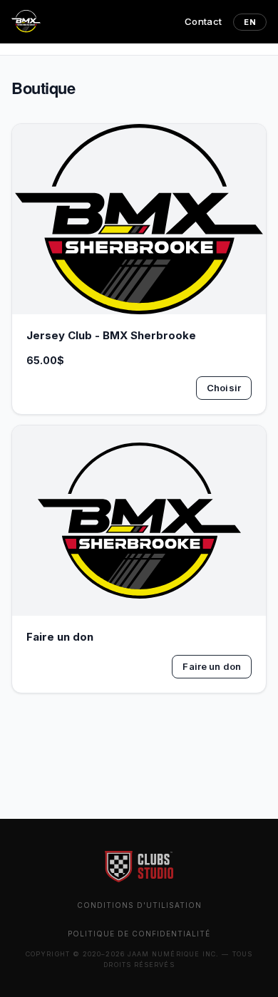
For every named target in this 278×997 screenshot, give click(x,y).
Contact (203, 21)
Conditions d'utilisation (139, 905)
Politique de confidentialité (139, 933)
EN (250, 22)
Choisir (224, 387)
